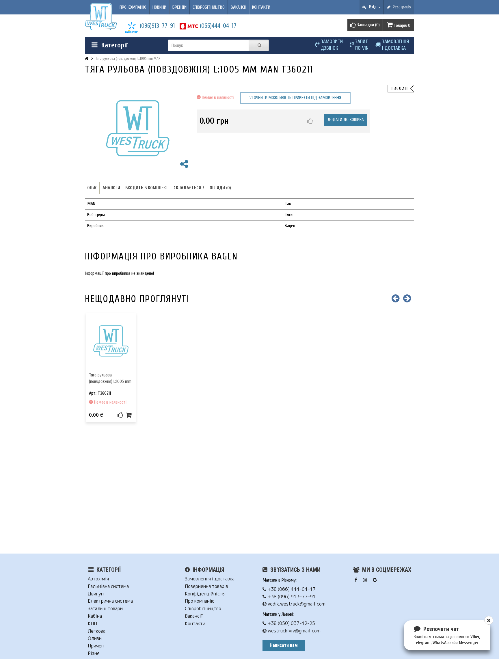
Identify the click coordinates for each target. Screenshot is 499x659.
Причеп (96, 646)
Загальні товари (105, 609)
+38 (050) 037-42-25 (290, 623)
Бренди (179, 7)
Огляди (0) (220, 187)
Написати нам (284, 645)
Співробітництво (209, 7)
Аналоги (111, 187)
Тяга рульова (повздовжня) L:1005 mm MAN (128, 58)
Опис (92, 187)
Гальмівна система (108, 586)
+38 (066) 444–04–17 (291, 589)
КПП (92, 624)
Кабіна (95, 616)
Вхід (372, 7)
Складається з (189, 187)
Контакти (261, 7)
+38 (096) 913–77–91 (291, 597)
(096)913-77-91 (157, 25)
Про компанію (133, 7)
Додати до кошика (345, 119)
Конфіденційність (205, 594)
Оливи (95, 638)
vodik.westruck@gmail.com (296, 604)
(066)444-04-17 (218, 25)
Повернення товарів (206, 586)
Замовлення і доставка (209, 579)
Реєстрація (400, 7)
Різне (94, 653)
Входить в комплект (146, 187)
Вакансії (238, 7)
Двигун (96, 594)
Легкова (96, 631)
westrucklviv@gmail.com (294, 631)
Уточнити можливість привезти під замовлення (295, 97)
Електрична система (110, 601)
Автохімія (98, 579)
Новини (159, 7)
